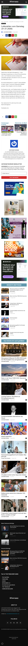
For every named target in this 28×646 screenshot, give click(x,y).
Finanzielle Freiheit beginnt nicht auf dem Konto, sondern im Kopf (13, 514)
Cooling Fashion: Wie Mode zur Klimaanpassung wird (10, 397)
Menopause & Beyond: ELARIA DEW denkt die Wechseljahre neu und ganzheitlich (17, 290)
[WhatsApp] (15, 35)
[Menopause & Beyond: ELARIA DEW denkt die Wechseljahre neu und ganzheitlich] (5, 291)
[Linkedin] (14, 623)
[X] (9, 35)
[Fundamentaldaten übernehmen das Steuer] (5, 312)
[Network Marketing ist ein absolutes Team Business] (5, 528)
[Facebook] (6, 35)
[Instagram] (11, 623)
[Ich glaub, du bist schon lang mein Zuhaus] (5, 334)
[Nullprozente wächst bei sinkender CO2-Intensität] (14, 485)
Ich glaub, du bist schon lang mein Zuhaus (13, 475)
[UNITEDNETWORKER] (2, 32)
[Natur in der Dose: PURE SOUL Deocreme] (5, 298)
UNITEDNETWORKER (14, 150)
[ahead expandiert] (5, 320)
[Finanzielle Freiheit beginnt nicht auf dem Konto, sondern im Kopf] (14, 505)
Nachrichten (6, 21)
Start (2, 21)
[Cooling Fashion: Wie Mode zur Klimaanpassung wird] (5, 305)
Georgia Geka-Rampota (5, 458)
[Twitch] (17, 623)
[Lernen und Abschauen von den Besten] (5, 542)
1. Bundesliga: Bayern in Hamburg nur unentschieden (21, 133)
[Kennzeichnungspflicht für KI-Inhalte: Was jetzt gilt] (5, 327)
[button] (2, 643)
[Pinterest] (12, 35)
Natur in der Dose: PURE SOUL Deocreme (18, 296)
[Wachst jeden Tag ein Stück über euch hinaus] (5, 535)
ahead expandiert (13, 317)
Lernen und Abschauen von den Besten (18, 540)
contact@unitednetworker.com (12, 613)
